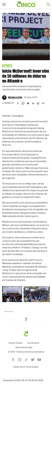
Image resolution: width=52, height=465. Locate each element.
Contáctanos (33, 343)
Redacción (15, 97)
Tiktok (26, 359)
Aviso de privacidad (23, 347)
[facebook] (18, 103)
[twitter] (28, 103)
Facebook (13, 359)
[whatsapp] (23, 103)
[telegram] (38, 103)
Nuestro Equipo (16, 343)
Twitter (32, 359)
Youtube (39, 359)
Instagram (19, 359)
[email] (43, 103)
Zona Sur (7, 65)
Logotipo (26, 4)
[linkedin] (33, 103)
